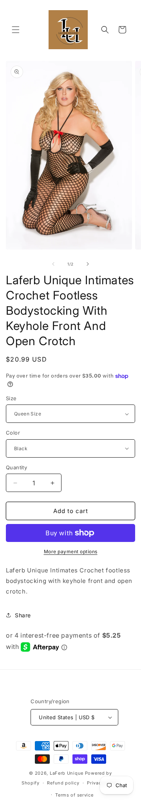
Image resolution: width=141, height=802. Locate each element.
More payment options (71, 551)
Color (13, 433)
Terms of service (74, 795)
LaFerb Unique (66, 773)
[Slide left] (53, 264)
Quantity (16, 467)
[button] (15, 29)
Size (11, 398)
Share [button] (23, 615)
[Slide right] (87, 264)
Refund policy (63, 783)
